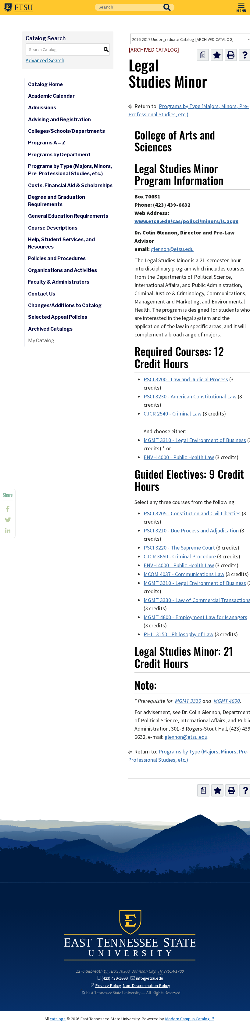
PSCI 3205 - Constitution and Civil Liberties (192, 513)
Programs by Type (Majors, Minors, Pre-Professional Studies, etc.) (70, 169)
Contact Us (41, 294)
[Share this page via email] (8, 531)
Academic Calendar (51, 96)
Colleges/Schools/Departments (66, 131)
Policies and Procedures (57, 258)
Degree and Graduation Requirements (56, 200)
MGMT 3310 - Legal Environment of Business (195, 440)
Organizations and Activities (62, 270)
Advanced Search (45, 60)
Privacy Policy (108, 985)
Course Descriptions (52, 228)
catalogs (58, 1019)
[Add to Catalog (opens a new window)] (217, 55)
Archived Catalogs (50, 329)
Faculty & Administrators (58, 282)
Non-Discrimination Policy (146, 985)
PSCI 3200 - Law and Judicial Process (186, 379)
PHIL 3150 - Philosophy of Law (178, 634)
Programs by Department (59, 155)
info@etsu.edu (149, 978)
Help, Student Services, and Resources (61, 243)
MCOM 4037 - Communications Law (184, 574)
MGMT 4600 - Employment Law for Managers (195, 617)
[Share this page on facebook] (8, 509)
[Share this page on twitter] (8, 520)
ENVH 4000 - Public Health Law (179, 457)
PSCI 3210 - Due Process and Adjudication (191, 530)
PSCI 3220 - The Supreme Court (179, 547)
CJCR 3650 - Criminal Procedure (180, 556)
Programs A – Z (47, 143)
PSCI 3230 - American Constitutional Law (190, 396)
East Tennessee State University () (18, 7)
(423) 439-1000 (115, 978)
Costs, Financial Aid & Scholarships (70, 185)
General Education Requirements (68, 216)
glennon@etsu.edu (172, 249)
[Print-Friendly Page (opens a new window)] (231, 55)
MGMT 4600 (227, 701)
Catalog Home (45, 84)
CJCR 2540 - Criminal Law (173, 413)
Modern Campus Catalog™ (189, 1019)
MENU (241, 10)
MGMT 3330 (188, 701)
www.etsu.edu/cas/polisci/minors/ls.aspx (186, 221)
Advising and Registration (59, 119)
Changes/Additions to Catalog (65, 305)
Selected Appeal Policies (57, 317)
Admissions (42, 108)
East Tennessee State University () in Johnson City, (130, 934)
